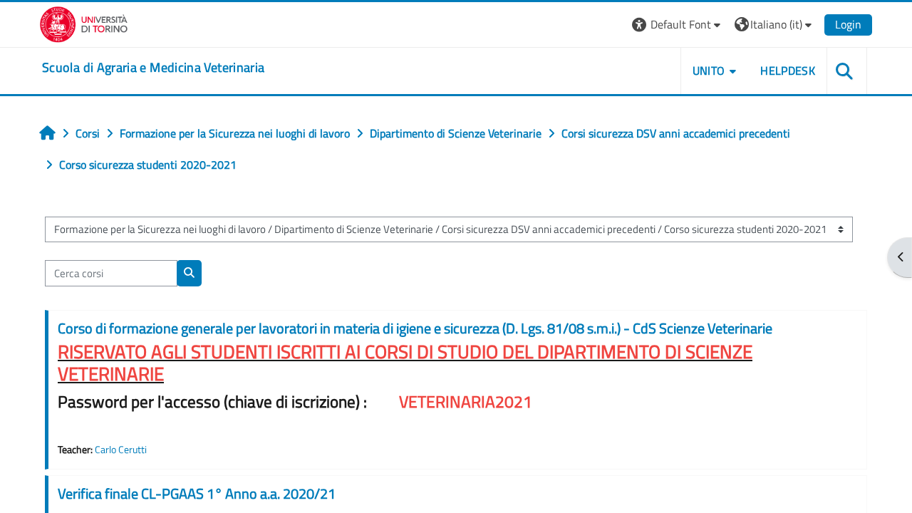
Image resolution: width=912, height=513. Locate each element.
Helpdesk (787, 70)
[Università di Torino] (83, 22)
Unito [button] (709, 70)
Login (848, 24)
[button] (678, 25)
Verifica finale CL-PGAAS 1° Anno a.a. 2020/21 (197, 493)
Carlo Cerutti (121, 449)
